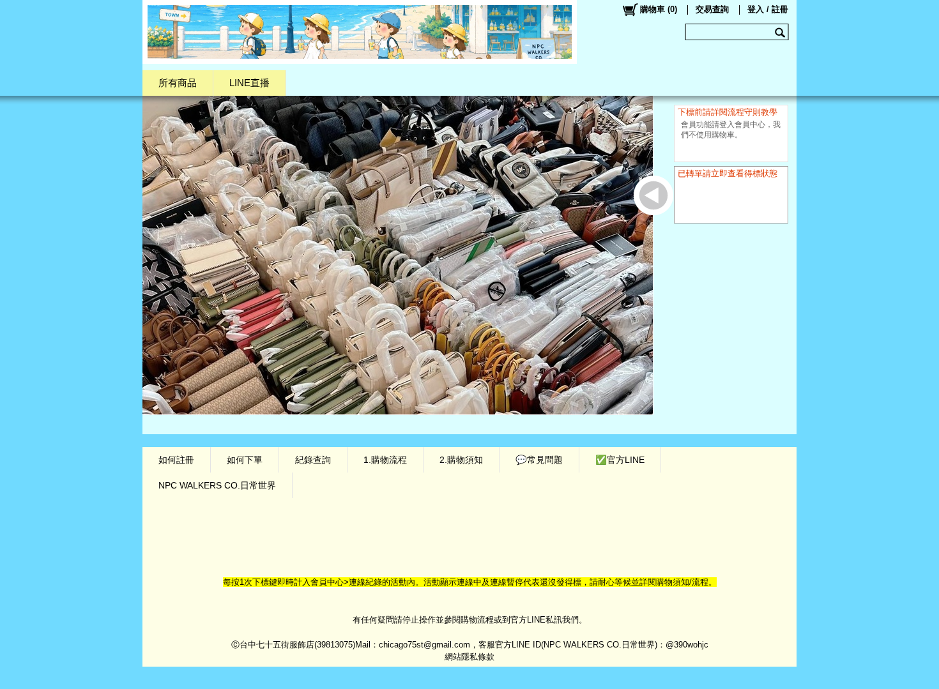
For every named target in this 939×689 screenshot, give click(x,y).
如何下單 (245, 460)
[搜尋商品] (781, 32)
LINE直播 (249, 82)
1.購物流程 (385, 460)
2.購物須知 (461, 460)
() (658, 9)
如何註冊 (176, 460)
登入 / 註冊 (767, 9)
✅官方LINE (620, 460)
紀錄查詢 (313, 460)
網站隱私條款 (469, 657)
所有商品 (177, 82)
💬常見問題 (539, 460)
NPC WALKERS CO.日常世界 (217, 485)
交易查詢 (712, 9)
